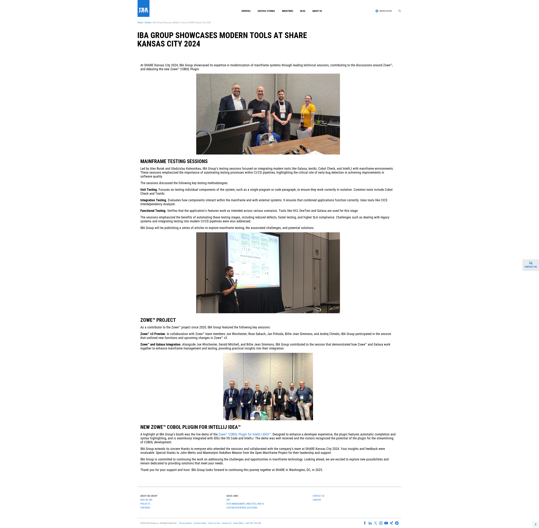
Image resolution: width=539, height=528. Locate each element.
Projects (145, 503)
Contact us (532, 265)
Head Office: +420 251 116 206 (247, 523)
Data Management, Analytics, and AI (245, 503)
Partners (145, 507)
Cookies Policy (200, 523)
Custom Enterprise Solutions (241, 507)
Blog (302, 11)
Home (140, 22)
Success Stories (266, 11)
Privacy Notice (185, 523)
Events (148, 22)
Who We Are (146, 499)
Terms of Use (214, 523)
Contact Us (318, 495)
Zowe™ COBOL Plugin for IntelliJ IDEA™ (244, 434)
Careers (317, 499)
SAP (228, 499)
